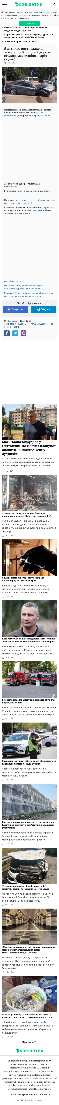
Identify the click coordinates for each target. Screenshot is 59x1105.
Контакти (45, 1095)
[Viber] (23, 333)
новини (7, 327)
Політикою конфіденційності (34, 15)
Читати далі (28, 1042)
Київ (51, 324)
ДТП (27, 324)
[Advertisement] (29, 149)
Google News (18, 309)
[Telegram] (15, 333)
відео (20, 324)
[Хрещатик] (28, 4)
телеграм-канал (34, 210)
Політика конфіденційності (23, 1095)
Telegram (45, 309)
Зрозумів (29, 23)
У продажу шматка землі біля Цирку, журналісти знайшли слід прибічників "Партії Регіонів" (28, 36)
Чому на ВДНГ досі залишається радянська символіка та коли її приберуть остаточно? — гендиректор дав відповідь (26, 28)
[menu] (4, 4)
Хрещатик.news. (42, 116)
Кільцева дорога (39, 324)
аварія (13, 324)
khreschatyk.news (33, 1100)
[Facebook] (7, 333)
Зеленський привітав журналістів (20, 41)
